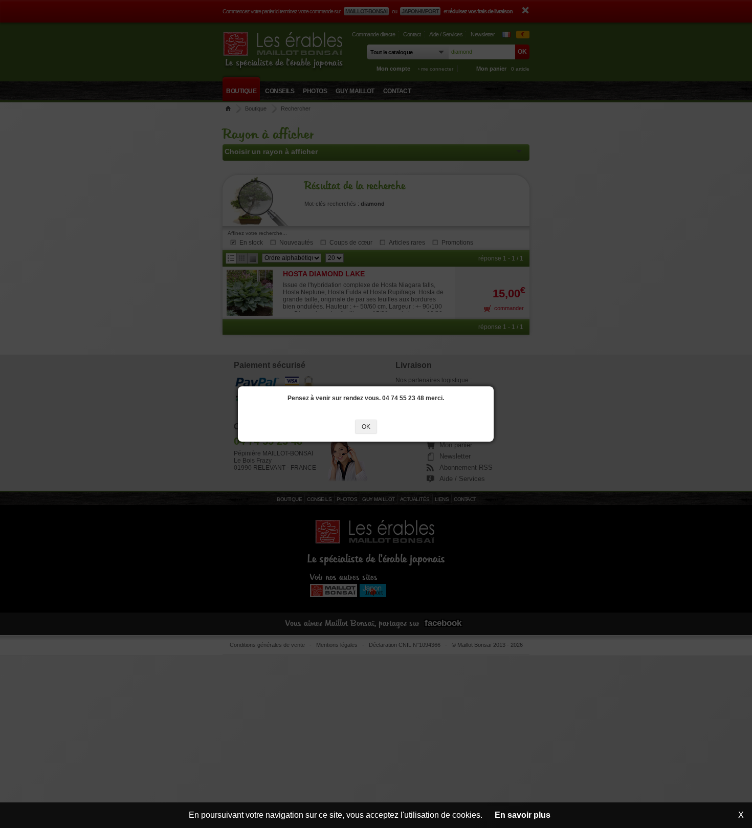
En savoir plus (522, 815)
